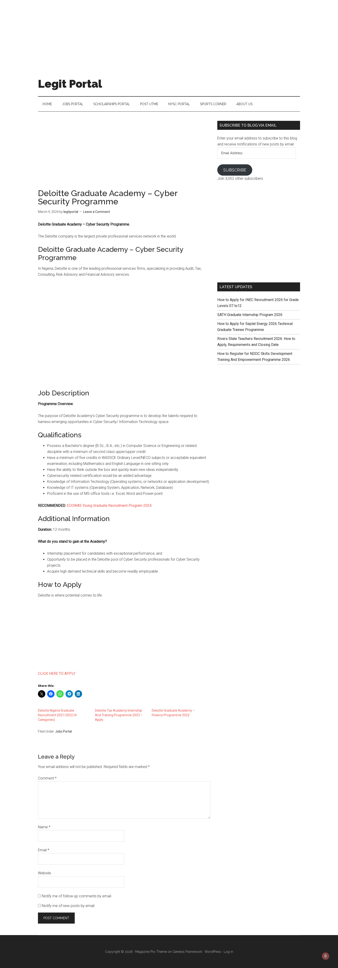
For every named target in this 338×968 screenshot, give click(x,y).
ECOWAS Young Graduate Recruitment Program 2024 (109, 505)
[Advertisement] (169, 32)
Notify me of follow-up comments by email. (77, 896)
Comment (47, 778)
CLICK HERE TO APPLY (57, 673)
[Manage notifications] (325, 956)
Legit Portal (70, 83)
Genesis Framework (187, 952)
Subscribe (234, 170)
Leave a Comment (96, 212)
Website (44, 873)
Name (44, 827)
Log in (228, 952)
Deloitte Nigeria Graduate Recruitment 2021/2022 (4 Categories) (57, 715)
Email (43, 850)
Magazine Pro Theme (151, 952)
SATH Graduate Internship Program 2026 (249, 315)
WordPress (213, 952)
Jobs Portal (63, 731)
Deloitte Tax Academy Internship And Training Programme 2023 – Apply (119, 715)
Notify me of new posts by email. (68, 906)
